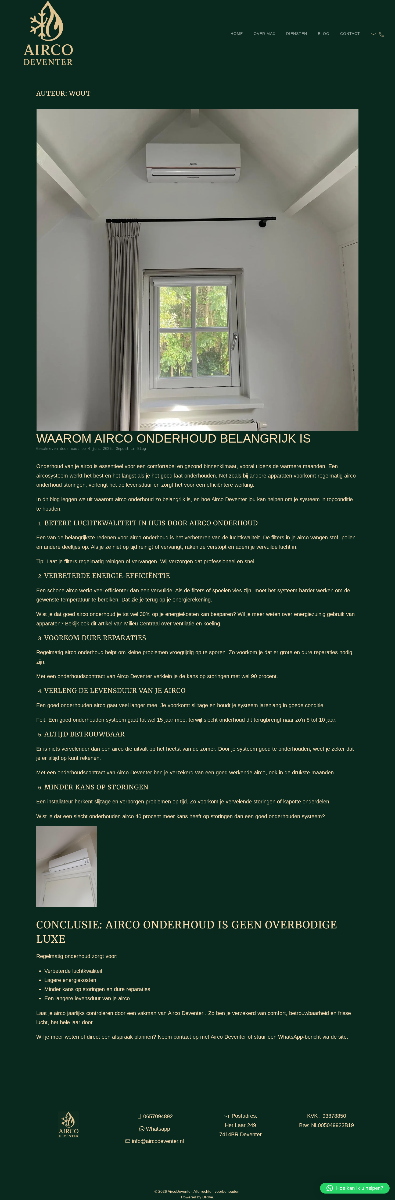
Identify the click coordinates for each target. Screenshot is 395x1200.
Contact (350, 33)
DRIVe (207, 1197)
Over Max (264, 33)
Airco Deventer (229, 499)
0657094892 (158, 1116)
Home (237, 33)
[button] (355, 1188)
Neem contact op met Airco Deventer (202, 1037)
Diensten (296, 33)
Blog (323, 33)
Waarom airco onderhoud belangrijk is (173, 438)
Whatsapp (158, 1129)
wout (75, 448)
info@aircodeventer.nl (158, 1141)
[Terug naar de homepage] (37, 33)
